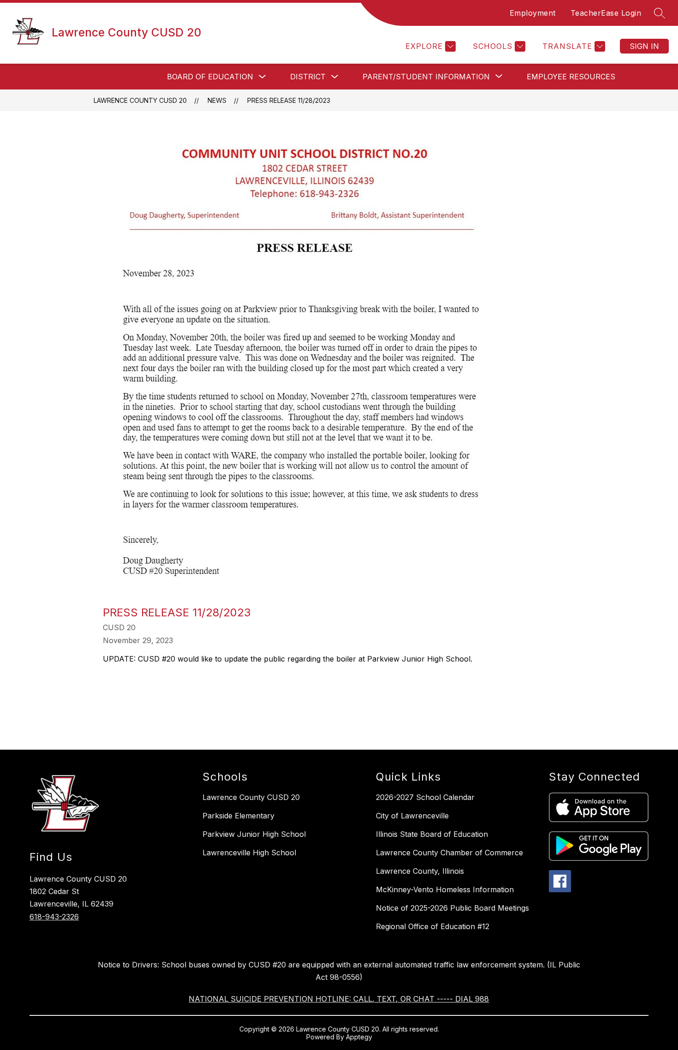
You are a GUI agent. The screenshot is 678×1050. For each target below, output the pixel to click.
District (308, 76)
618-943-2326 (54, 916)
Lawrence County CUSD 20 (140, 100)
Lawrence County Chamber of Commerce (449, 852)
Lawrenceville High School (249, 852)
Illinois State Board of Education (432, 834)
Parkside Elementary (238, 815)
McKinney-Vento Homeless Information (445, 889)
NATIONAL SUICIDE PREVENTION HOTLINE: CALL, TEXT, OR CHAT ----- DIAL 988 (339, 998)
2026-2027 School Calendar (425, 797)
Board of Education (210, 76)
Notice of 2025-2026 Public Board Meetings (452, 908)
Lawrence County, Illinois (420, 871)
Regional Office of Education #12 (432, 926)
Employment (533, 13)
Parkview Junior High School (254, 834)
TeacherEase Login (606, 13)
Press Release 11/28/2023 (288, 100)
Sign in (644, 46)
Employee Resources (571, 76)
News (217, 100)
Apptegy (359, 1037)
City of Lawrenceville (412, 815)
